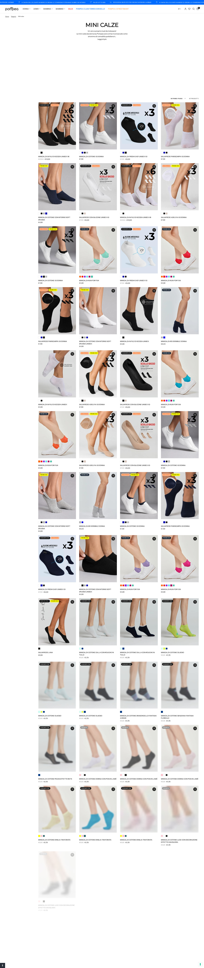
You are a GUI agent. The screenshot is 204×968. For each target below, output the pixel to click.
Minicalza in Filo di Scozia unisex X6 (53, 157)
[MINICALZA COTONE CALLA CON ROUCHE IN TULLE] (98, 621)
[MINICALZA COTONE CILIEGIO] (180, 621)
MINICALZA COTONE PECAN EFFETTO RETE (55, 779)
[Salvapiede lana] (57, 621)
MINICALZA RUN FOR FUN (89, 280)
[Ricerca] (193, 9)
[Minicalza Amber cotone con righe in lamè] (57, 935)
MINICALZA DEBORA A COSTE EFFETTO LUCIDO (138, 903)
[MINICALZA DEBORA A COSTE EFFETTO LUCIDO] (139, 872)
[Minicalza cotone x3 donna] (98, 125)
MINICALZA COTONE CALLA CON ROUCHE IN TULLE (96, 653)
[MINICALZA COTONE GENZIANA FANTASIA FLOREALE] (180, 685)
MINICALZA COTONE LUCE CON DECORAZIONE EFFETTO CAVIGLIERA (179, 841)
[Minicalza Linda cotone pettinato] (139, 935)
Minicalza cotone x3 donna (91, 157)
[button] (2, 965)
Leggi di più (102, 39)
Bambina (47, 9)
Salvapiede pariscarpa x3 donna (175, 157)
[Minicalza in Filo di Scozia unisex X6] (57, 125)
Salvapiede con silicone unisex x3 (94, 217)
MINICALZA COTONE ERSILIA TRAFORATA (54, 840)
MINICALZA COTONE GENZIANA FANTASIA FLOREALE (177, 717)
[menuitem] (26, 9)
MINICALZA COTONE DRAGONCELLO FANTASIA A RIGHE (138, 717)
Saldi (70, 9)
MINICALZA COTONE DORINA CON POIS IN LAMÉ (98, 779)
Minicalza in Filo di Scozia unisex (134, 341)
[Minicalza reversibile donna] (180, 310)
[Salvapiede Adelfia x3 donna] (180, 186)
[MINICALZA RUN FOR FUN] (98, 249)
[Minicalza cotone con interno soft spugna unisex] (98, 310)
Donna (26, 9)
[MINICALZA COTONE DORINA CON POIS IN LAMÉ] (98, 748)
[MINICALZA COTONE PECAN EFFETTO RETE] (57, 748)
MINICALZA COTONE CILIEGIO (172, 652)
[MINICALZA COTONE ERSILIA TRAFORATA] (57, 809)
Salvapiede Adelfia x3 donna (174, 217)
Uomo (36, 9)
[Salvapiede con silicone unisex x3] (98, 186)
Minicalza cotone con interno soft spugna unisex (95, 342)
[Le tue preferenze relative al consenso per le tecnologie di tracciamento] (200, 964)
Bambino (59, 9)
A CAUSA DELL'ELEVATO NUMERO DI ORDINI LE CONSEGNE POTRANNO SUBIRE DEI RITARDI (137, 2)
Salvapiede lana (45, 652)
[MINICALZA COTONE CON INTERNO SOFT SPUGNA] (57, 186)
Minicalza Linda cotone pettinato (135, 966)
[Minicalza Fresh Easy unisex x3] (139, 125)
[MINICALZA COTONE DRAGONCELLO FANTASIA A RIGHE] (139, 685)
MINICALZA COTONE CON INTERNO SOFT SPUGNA (54, 218)
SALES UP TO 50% (45, 2)
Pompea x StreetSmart (118, 9)
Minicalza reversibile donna (174, 341)
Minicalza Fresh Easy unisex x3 (133, 157)
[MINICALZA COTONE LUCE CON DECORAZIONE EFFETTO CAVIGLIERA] (180, 809)
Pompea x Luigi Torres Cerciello (90, 9)
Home (7, 16)
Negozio (13, 16)
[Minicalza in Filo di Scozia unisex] (139, 310)
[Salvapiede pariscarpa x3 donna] (180, 125)
